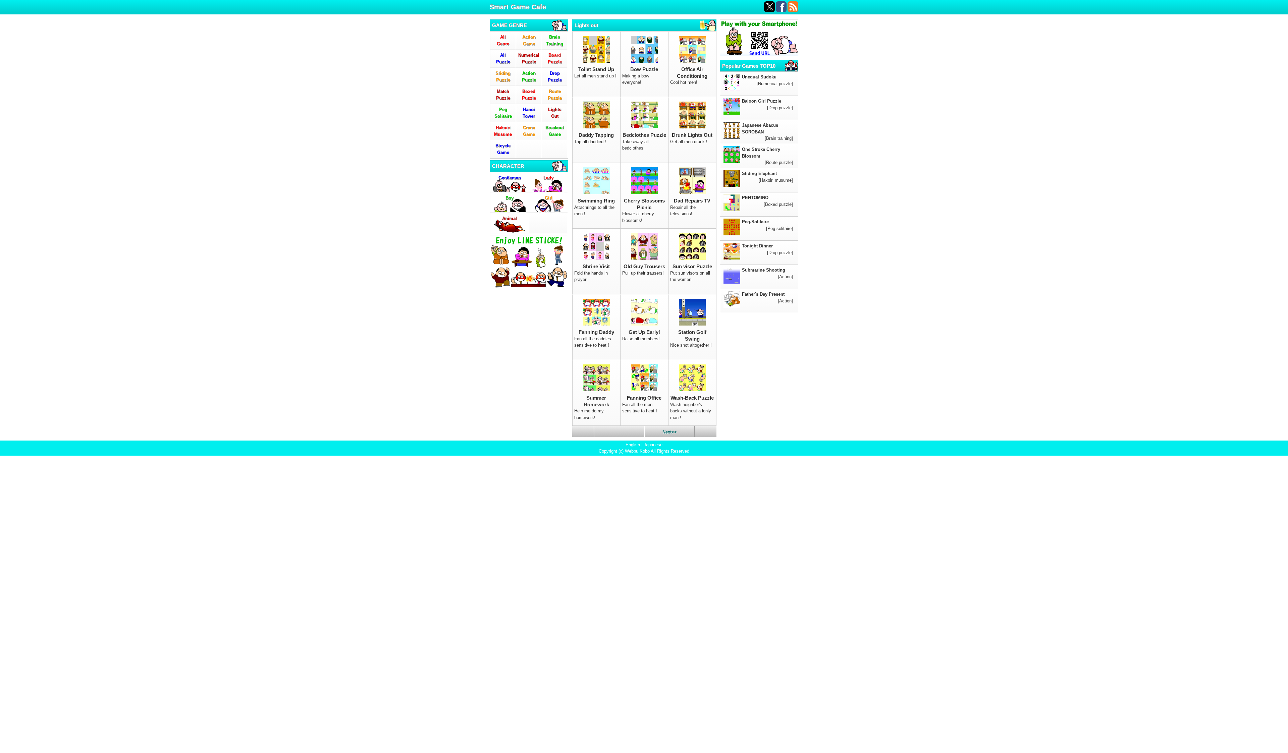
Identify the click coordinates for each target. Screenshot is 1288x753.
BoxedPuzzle (529, 95)
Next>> (669, 432)
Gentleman (509, 177)
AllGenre (503, 40)
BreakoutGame (554, 131)
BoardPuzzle (555, 58)
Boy (509, 197)
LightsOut (554, 113)
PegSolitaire (503, 113)
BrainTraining (554, 40)
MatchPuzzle (503, 95)
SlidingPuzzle (503, 76)
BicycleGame (503, 149)
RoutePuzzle (555, 95)
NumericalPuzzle (528, 58)
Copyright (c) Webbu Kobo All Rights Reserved (644, 451)
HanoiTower (529, 113)
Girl (548, 197)
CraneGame (529, 131)
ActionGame (529, 40)
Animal (509, 218)
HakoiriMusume (503, 131)
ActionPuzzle (529, 76)
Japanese (653, 444)
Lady (548, 177)
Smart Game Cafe (518, 7)
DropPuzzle (555, 76)
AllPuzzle (503, 58)
